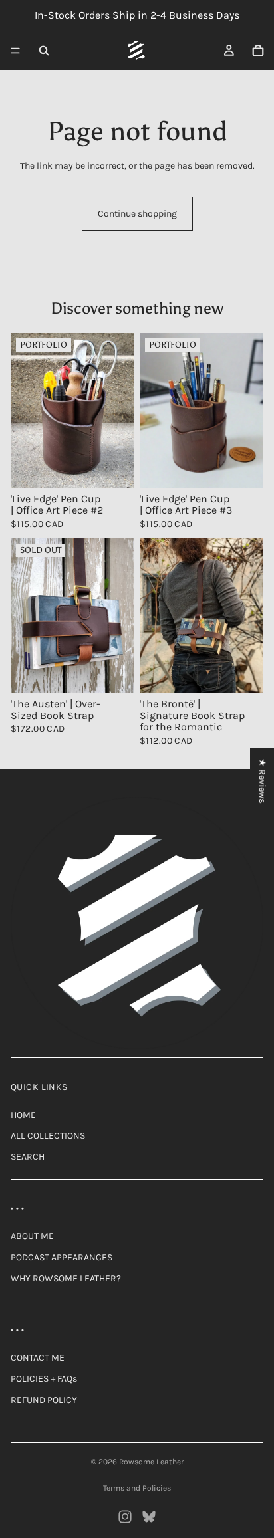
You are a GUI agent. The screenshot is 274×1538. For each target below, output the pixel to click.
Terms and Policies (137, 1488)
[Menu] (15, 50)
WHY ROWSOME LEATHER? (66, 1278)
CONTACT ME (38, 1357)
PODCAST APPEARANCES (61, 1257)
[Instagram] (125, 1517)
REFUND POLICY (44, 1400)
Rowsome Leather (151, 1461)
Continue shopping (137, 213)
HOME (23, 1115)
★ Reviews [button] (262, 780)
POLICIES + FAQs (44, 1378)
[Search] (44, 50)
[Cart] (258, 50)
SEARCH (28, 1156)
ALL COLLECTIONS (48, 1135)
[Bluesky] (149, 1517)
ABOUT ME (32, 1236)
